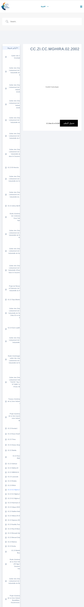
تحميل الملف (68, 123)
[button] (81, 7)
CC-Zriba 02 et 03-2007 (53, 123)
